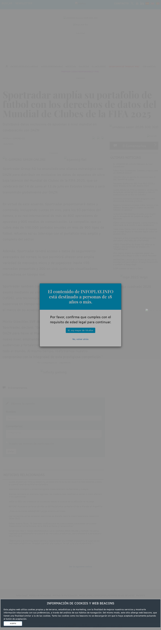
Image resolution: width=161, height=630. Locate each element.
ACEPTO (13, 623)
